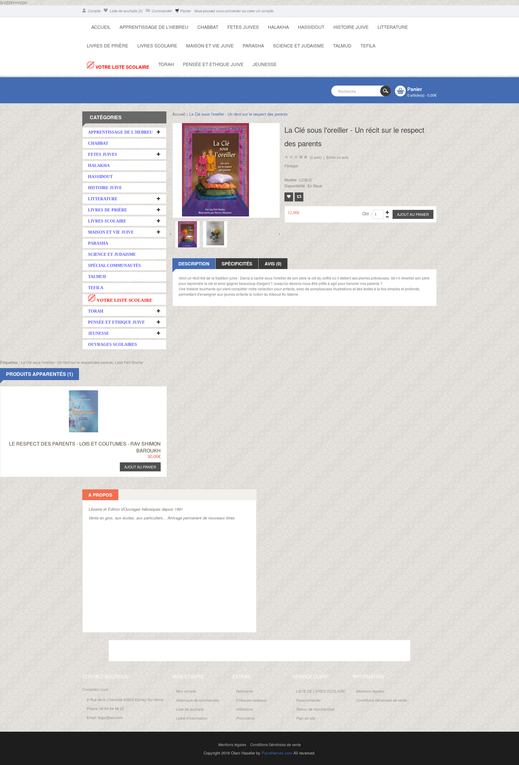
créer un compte (260, 10)
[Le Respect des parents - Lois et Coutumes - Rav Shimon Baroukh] (72, 392)
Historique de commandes (197, 700)
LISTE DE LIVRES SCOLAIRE (320, 691)
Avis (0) (273, 263)
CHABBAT (207, 27)
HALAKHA (278, 27)
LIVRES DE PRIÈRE (107, 45)
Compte (94, 10)
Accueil (178, 114)
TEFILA (367, 45)
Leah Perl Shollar (129, 362)
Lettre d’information (192, 718)
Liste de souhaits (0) (126, 10)
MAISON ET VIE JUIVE (210, 45)
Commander (161, 10)
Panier (185, 10)
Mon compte (186, 691)
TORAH (166, 64)
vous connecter (228, 10)
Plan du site (305, 718)
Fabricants (244, 691)
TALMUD (342, 45)
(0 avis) (316, 157)
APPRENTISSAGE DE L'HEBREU (154, 27)
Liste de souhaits (190, 709)
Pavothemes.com (277, 753)
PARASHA (253, 45)
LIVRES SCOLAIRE (157, 45)
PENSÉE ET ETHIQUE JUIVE (213, 64)
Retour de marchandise (315, 709)
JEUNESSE (265, 64)
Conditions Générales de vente (381, 700)
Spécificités (237, 263)
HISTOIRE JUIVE (351, 27)
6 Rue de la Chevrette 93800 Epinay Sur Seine (125, 699)
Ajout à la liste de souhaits (288, 196)
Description (193, 263)
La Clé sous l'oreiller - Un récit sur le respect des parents (238, 114)
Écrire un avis (337, 157)
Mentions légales (370, 691)
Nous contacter (308, 700)
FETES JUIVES (243, 27)
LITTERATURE (393, 27)
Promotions (245, 718)
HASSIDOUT (311, 27)
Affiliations (244, 709)
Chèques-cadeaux (251, 700)
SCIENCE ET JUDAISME (298, 45)
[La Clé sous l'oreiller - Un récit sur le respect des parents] (187, 234)
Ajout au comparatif (299, 196)
